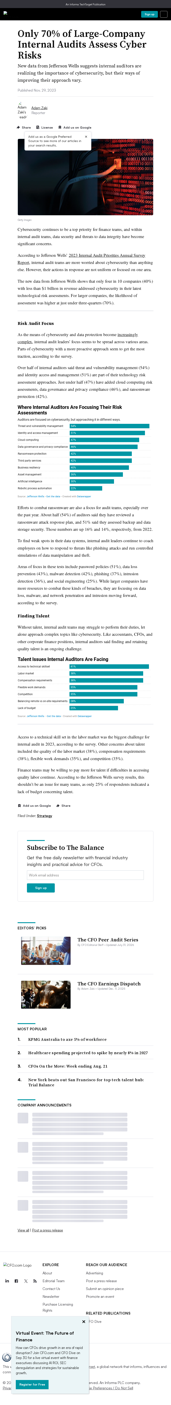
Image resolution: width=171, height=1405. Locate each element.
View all (23, 1230)
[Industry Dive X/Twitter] (25, 1281)
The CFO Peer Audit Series (107, 939)
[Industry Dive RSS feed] (35, 1281)
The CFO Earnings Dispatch (109, 983)
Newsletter (51, 1296)
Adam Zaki (39, 108)
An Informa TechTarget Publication (86, 4)
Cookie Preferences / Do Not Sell (107, 1388)
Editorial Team (54, 1281)
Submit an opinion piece (105, 1288)
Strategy (44, 815)
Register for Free (32, 1384)
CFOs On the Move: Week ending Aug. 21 (67, 1066)
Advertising (94, 1273)
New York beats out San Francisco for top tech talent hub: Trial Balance (86, 1082)
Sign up (150, 14)
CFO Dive (94, 1321)
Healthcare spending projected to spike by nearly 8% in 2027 (88, 1052)
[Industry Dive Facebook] (16, 1281)
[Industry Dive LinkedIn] (7, 1281)
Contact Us (51, 1288)
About (47, 1273)
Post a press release (47, 1230)
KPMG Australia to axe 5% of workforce (67, 1039)
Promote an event (100, 1296)
